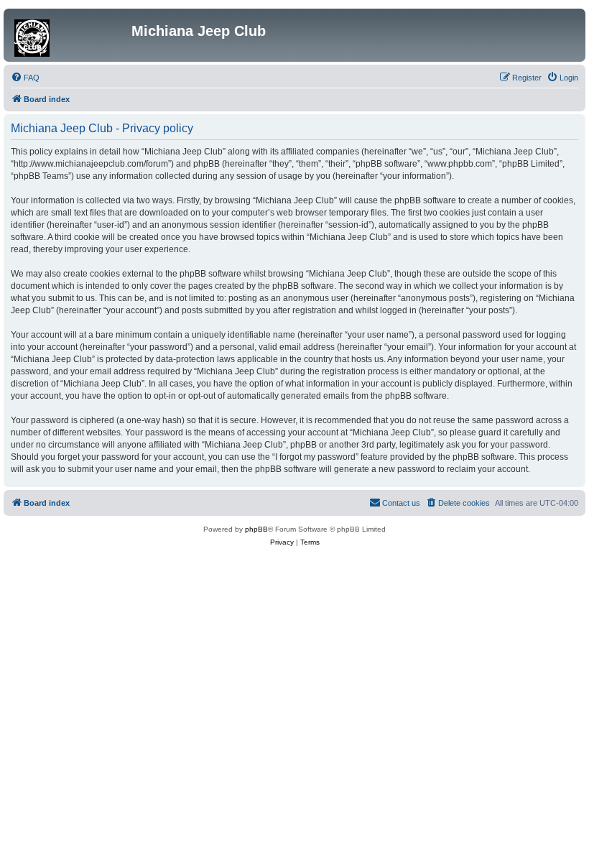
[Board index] (69, 35)
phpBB (256, 529)
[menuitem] (25, 77)
